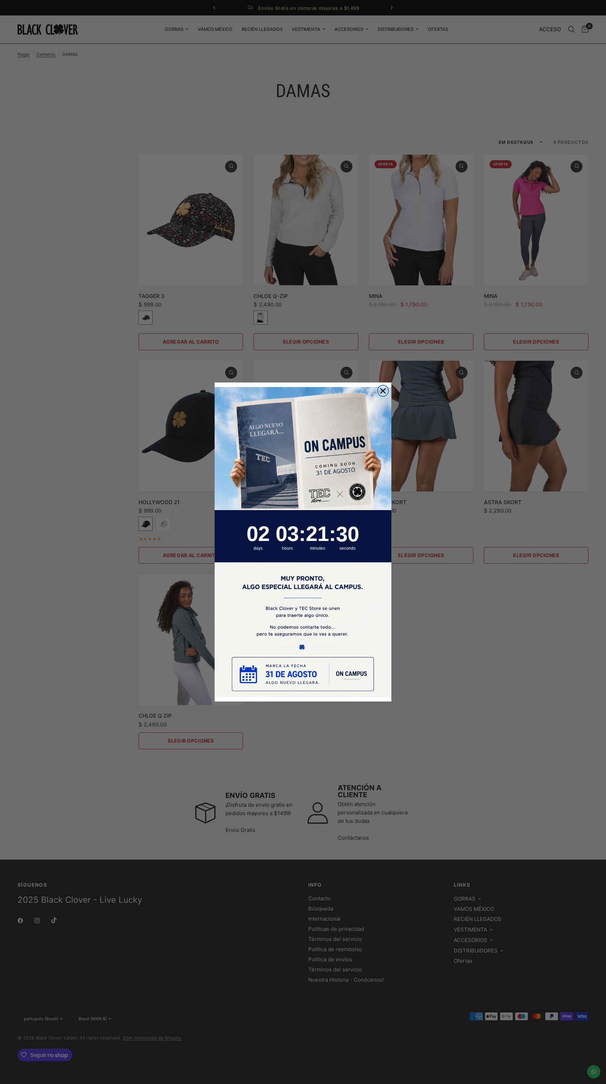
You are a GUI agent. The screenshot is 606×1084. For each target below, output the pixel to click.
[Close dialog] (383, 391)
